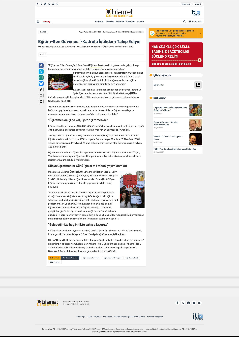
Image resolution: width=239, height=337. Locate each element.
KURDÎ (198, 4)
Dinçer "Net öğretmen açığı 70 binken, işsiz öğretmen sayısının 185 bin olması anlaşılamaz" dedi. (86, 46)
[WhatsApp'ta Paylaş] (41, 77)
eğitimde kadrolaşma (112, 258)
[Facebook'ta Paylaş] (41, 65)
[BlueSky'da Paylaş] (41, 83)
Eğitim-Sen (95, 65)
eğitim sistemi (132, 258)
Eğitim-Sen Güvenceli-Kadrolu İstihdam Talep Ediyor (89, 41)
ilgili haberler (159, 97)
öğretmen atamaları (91, 258)
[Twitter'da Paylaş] (41, 71)
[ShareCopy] (41, 89)
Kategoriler (197, 21)
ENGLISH (186, 4)
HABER (43, 32)
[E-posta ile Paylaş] (41, 95)
